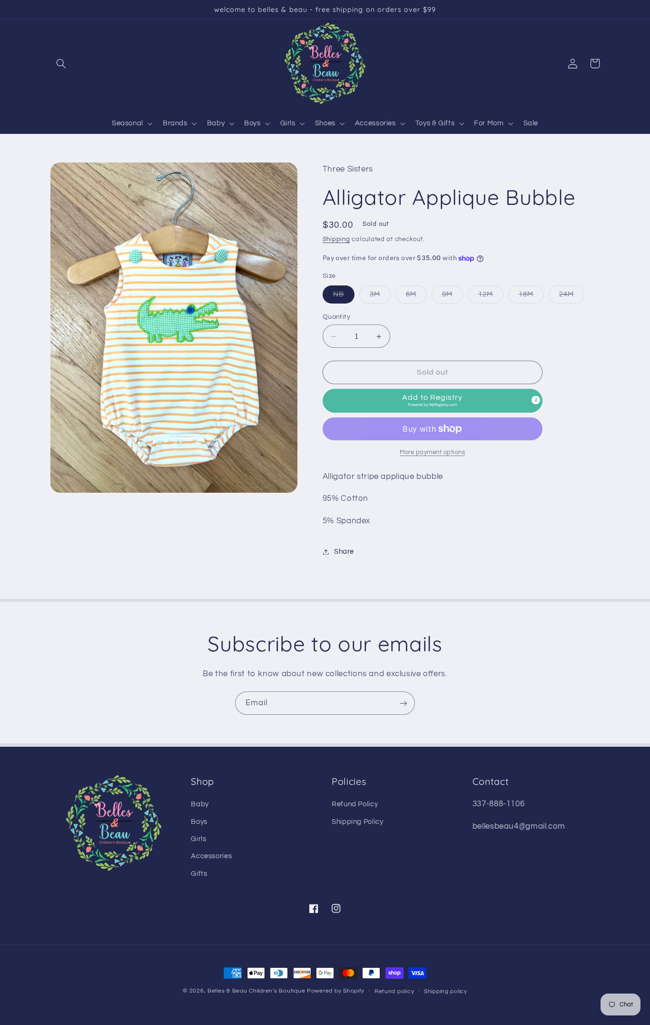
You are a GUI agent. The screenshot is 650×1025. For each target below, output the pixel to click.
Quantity (336, 317)
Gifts (199, 873)
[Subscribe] (403, 703)
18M (531, 297)
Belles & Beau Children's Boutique (256, 991)
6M (416, 297)
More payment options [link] (432, 452)
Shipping (336, 239)
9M (452, 297)
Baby (200, 804)
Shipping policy (445, 991)
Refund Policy (355, 804)
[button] (61, 63)
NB (344, 297)
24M (571, 297)
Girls (198, 838)
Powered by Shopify (335, 991)
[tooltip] (536, 400)
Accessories (211, 856)
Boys (199, 821)
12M (490, 297)
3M (380, 297)
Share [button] (344, 551)
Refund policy (394, 991)
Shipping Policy (357, 821)
